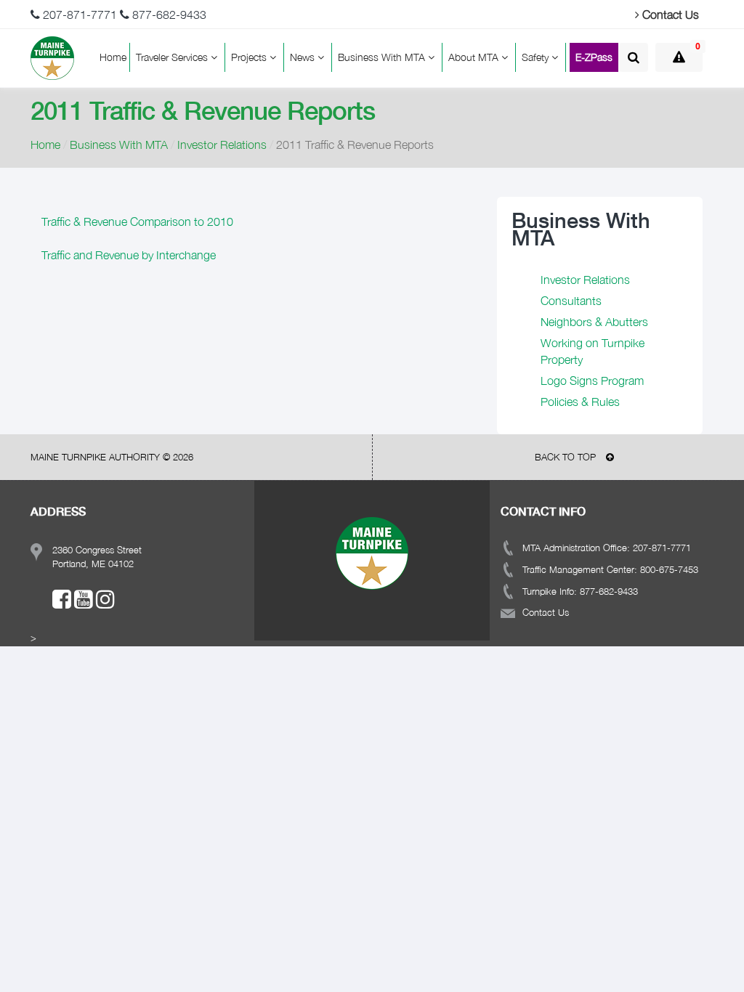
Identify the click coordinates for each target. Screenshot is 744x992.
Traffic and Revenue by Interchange (128, 254)
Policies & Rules (580, 401)
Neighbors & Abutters (594, 321)
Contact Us (669, 14)
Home (113, 57)
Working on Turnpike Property (592, 351)
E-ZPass (593, 57)
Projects (250, 57)
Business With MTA (383, 57)
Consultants (571, 300)
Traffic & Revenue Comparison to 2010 (137, 221)
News (304, 57)
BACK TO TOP (567, 457)
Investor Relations (222, 144)
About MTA (474, 57)
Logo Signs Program (592, 380)
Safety (536, 57)
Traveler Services (173, 57)
